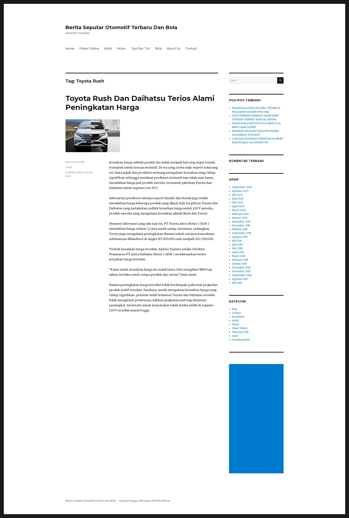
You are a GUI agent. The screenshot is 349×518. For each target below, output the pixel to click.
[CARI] (280, 80)
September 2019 (241, 233)
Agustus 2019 (239, 237)
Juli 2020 (237, 194)
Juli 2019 (237, 240)
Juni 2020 (237, 198)
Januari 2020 (239, 217)
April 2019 (238, 252)
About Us (173, 48)
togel (235, 335)
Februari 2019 (240, 259)
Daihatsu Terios (74, 172)
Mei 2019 (237, 248)
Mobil (108, 48)
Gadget (236, 312)
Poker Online (89, 48)
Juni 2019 (237, 244)
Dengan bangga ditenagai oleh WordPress (144, 500)
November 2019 (241, 225)
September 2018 (241, 275)
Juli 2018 (237, 282)
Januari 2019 (239, 263)
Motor (121, 48)
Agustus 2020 (240, 191)
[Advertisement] (257, 419)
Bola (158, 48)
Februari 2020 (240, 214)
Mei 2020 (237, 202)
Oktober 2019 (239, 229)
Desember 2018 (241, 267)
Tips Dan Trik (140, 48)
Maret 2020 (239, 210)
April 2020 (238, 206)
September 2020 (242, 187)
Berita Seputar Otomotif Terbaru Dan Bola (121, 27)
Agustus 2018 (240, 279)
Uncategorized (241, 339)
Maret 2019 (238, 256)
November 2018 (241, 271)
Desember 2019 (241, 221)
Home (69, 48)
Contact (191, 48)
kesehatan (238, 316)
